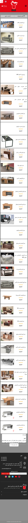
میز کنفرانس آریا (20, 61)
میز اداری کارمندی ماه (21, 269)
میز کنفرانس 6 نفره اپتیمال (20, 399)
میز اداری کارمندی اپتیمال (21, 204)
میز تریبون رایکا (21, 165)
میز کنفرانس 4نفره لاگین (21, 347)
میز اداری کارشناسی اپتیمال (20, 191)
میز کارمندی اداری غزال (20, 243)
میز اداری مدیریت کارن (20, 360)
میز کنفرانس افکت (20, 22)
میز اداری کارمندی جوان (20, 334)
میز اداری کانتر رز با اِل (20, 152)
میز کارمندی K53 (20, 321)
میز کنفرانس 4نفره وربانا (20, 295)
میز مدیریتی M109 (20, 308)
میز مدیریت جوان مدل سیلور (20, 217)
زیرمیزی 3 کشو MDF (21, 74)
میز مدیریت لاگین (20, 35)
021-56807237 (4, 460)
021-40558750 (4, 458)
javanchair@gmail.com (6, 468)
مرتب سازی (7, 16)
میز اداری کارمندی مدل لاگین (20, 282)
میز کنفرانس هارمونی (20, 113)
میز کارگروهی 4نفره (21, 178)
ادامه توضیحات (14, 445)
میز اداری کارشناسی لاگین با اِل (21, 48)
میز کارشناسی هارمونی (20, 412)
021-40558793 (4, 457)
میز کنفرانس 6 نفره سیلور (21, 139)
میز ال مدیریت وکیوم (20, 126)
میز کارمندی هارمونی (21, 425)
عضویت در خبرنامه (5, 473)
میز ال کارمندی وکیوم (21, 230)
